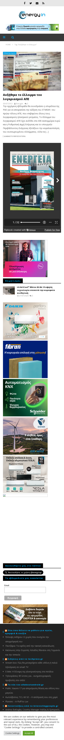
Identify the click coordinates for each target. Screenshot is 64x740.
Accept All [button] (29, 733)
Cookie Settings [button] (12, 733)
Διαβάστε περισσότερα (14, 136)
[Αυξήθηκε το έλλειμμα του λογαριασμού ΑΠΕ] (32, 71)
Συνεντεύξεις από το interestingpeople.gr (33, 706)
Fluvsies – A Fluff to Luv (16, 701)
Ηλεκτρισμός (10, 53)
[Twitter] (31, 3)
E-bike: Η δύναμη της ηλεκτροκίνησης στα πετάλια (29, 671)
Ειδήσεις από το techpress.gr (25, 659)
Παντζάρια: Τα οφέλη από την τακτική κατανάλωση (29, 645)
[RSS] (43, 3)
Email (6, 585)
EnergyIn (19, 104)
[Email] (37, 3)
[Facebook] (24, 3)
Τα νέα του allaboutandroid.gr (26, 684)
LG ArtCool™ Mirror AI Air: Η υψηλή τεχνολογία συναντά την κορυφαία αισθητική (36, 290)
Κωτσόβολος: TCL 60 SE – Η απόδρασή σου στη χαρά (31, 697)
